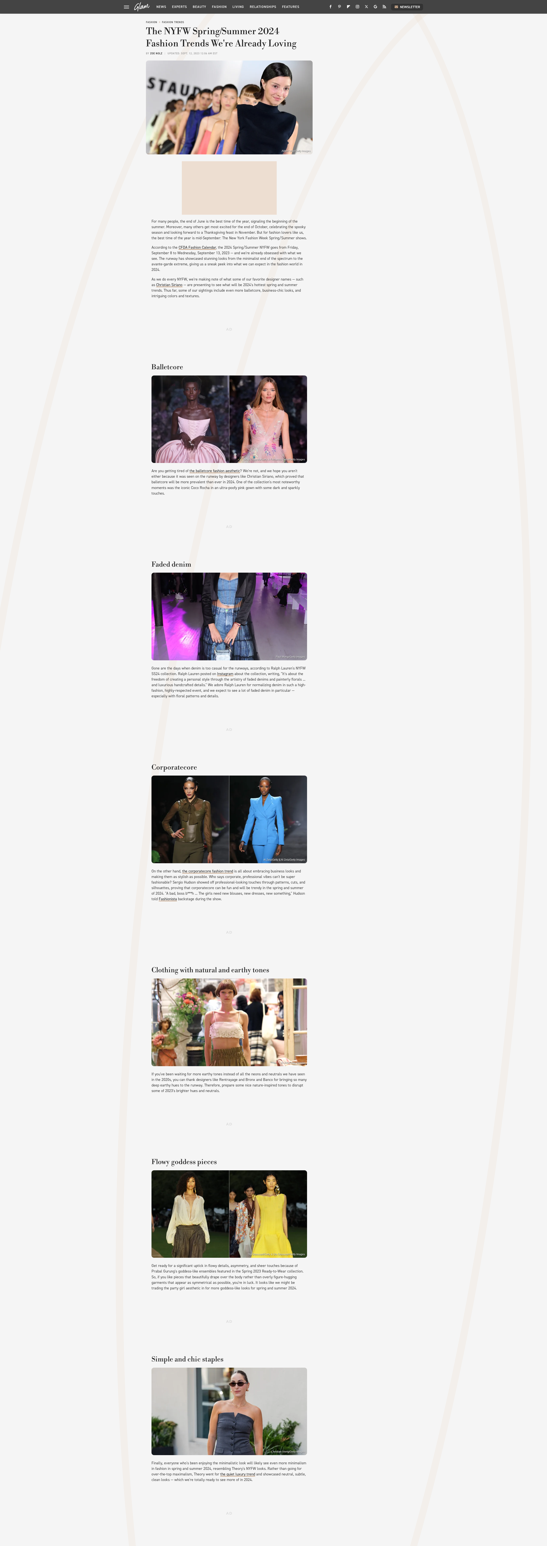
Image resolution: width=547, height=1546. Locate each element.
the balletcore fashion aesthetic (215, 470)
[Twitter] (366, 8)
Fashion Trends (173, 22)
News (161, 6)
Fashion (219, 6)
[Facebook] (330, 8)
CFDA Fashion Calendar (197, 247)
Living (238, 6)
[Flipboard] (348, 8)
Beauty (199, 6)
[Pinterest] (339, 8)
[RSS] (384, 8)
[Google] (375, 8)
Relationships (263, 6)
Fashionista (168, 899)
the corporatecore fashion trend (207, 871)
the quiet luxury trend (237, 1474)
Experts (179, 6)
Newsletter (410, 7)
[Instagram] (357, 8)
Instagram (225, 673)
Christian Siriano (169, 284)
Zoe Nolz (156, 53)
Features (290, 6)
